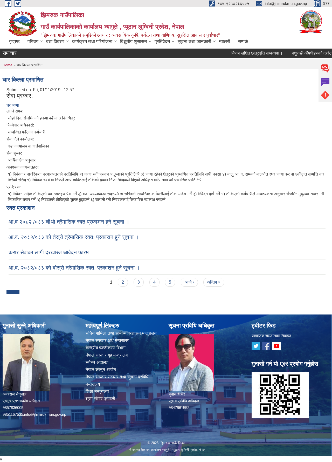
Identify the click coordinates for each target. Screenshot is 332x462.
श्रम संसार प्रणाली (100, 398)
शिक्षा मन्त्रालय (97, 391)
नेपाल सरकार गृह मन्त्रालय (107, 355)
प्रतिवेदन (162, 41)
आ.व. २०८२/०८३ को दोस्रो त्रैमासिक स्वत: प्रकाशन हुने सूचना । (74, 268)
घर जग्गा (12, 105)
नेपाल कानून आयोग (101, 369)
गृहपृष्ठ (14, 41)
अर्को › (189, 282)
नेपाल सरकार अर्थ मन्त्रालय (107, 340)
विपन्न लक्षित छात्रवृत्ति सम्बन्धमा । (247, 53)
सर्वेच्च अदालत (97, 362)
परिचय (32, 41)
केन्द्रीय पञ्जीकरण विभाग (106, 347)
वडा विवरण (55, 41)
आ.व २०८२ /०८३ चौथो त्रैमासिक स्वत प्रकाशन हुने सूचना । (69, 222)
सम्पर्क (243, 41)
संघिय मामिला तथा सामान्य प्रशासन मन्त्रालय (121, 333)
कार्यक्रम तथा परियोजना (92, 41)
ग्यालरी (224, 41)
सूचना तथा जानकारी (194, 41)
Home (7, 65)
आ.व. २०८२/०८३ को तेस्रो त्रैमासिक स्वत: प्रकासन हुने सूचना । (74, 237)
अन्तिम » (213, 282)
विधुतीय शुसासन (133, 41)
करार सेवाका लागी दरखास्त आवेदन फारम (49, 252)
